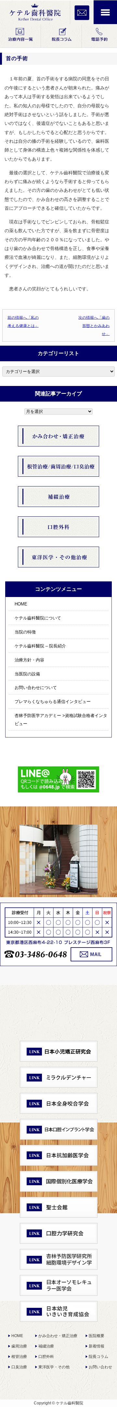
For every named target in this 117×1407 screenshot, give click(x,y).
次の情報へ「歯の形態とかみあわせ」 (94, 325)
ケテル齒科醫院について (38, 618)
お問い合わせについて (36, 687)
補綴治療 (46, 1346)
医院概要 (96, 1336)
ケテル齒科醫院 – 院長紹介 (40, 646)
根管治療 (19, 1356)
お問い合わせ (100, 1367)
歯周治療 (19, 1346)
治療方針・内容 (29, 659)
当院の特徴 (25, 632)
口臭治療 (19, 1367)
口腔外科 (46, 1356)
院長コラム (98, 1356)
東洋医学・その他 (54, 1367)
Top (111, 1401)
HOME (21, 604)
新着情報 (96, 1346)
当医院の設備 (27, 673)
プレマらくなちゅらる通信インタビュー (53, 701)
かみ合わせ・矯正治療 (57, 1336)
